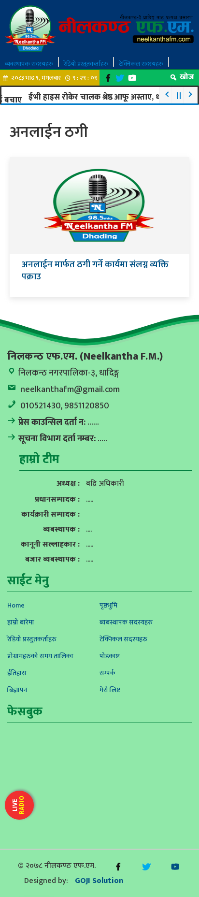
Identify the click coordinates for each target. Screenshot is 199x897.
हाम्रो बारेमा (20, 622)
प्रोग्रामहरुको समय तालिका (40, 656)
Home (16, 605)
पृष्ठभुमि (108, 605)
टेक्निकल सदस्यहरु (141, 63)
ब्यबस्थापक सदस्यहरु (29, 63)
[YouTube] (132, 78)
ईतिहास (17, 673)
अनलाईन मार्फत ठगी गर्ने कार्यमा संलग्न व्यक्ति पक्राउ (95, 270)
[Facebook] (108, 78)
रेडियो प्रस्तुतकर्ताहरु (86, 63)
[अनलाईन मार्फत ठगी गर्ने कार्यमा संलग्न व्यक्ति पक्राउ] (99, 205)
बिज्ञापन (17, 689)
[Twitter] (120, 78)
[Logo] (99, 28)
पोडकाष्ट (110, 656)
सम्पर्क (107, 673)
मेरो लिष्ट (110, 689)
